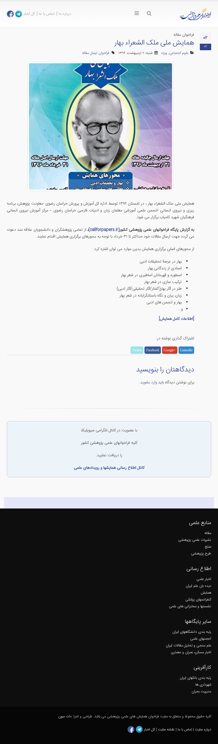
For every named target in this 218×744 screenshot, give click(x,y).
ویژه (164, 53)
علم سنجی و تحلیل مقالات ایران (188, 646)
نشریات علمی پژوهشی (194, 540)
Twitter (137, 350)
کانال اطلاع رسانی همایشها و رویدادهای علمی (109, 468)
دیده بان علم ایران (198, 586)
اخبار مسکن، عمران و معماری (191, 652)
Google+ (170, 350)
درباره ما (65, 14)
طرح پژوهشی (201, 554)
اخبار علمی (203, 579)
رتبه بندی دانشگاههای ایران (191, 632)
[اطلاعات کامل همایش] (176, 319)
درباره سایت (203, 730)
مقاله (207, 533)
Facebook (152, 350)
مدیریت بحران (201, 692)
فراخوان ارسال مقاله (95, 53)
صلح (208, 547)
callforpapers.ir (104, 229)
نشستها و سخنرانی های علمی (190, 607)
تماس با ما (47, 14)
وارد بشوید (148, 382)
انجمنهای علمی (200, 639)
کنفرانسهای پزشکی (198, 600)
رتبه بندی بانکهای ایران (195, 678)
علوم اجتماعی (178, 53)
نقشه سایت (167, 730)
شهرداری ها (203, 685)
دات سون (65, 717)
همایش (206, 593)
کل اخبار (29, 14)
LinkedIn (186, 350)
